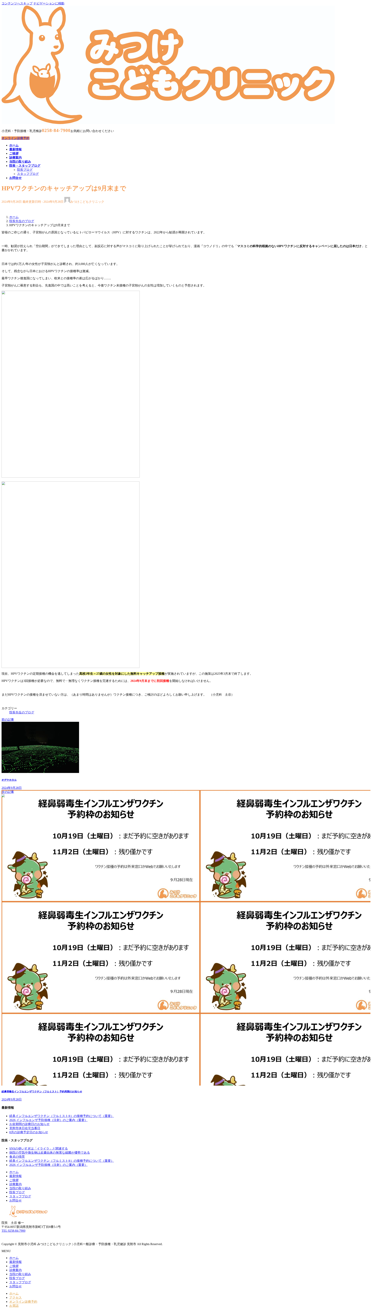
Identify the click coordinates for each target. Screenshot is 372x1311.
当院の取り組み (20, 1188)
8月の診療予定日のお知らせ (28, 1132)
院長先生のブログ (21, 712)
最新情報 (15, 1176)
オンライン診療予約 (15, 138)
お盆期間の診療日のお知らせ (29, 1124)
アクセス (15, 1297)
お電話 (14, 1305)
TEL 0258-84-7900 (13, 1230)
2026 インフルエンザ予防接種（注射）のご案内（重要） (48, 1120)
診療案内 (15, 1184)
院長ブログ (25, 169)
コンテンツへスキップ (17, 3)
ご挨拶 (14, 1180)
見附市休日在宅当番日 (24, 1128)
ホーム (14, 1172)
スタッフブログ (28, 173)
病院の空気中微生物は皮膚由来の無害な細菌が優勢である (49, 1152)
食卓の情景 (17, 1156)
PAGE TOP (361, 1267)
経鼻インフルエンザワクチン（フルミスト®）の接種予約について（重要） (61, 1116)
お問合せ (15, 1200)
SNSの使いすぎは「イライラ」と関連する (38, 1148)
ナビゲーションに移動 (48, 3)
